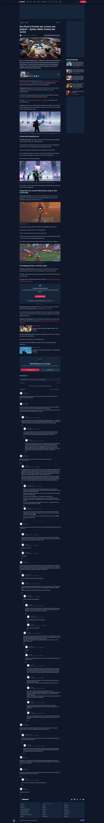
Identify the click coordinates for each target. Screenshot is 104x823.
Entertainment (44, 1)
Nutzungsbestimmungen (25, 809)
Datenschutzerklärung (25, 810)
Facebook (44, 807)
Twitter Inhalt (42, 304)
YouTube (44, 812)
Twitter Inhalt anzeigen (40, 296)
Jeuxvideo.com (67, 812)
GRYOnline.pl (66, 810)
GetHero (65, 809)
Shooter (32, 74)
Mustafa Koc (32, 417)
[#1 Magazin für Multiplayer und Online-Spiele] (22, 2)
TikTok (43, 805)
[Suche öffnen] (78, 2)
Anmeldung (83, 1)
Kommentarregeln (31, 379)
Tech (53, 1)
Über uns (22, 805)
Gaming (38, 1)
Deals (56, 1)
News (31, 1)
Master (31, 534)
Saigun (31, 780)
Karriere (22, 816)
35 (55, 22)
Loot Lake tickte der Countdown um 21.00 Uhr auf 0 (36, 100)
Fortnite (23, 60)
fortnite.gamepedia (46, 308)
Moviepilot (66, 816)
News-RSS (44, 814)
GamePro (66, 807)
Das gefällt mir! (31, 369)
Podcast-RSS (44, 816)
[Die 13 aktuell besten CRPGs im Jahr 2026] (69, 93)
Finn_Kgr (31, 575)
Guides (60, 1)
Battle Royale (28, 74)
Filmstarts (66, 814)
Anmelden (58, 382)
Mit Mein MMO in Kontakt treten (27, 814)
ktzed (33, 429)
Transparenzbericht (24, 812)
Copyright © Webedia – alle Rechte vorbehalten (28, 820)
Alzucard (31, 735)
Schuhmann (24, 35)
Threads (44, 810)
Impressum (23, 807)
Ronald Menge (36, 605)
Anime (49, 1)
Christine (33, 596)
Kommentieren (50, 369)
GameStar (66, 805)
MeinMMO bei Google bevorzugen (53, 35)
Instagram (44, 809)
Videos (34, 1)
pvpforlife (33, 486)
